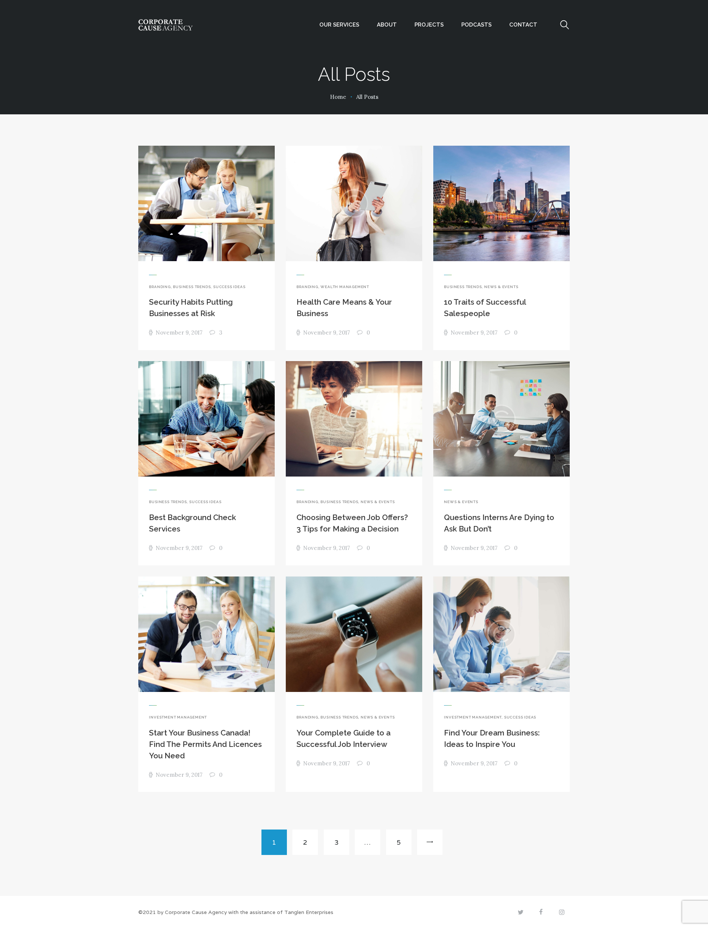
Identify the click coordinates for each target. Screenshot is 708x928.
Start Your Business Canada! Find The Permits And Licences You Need (205, 744)
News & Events (501, 287)
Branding (159, 287)
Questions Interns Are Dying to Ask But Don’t (499, 523)
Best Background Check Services (192, 523)
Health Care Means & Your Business (344, 308)
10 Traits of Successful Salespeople (485, 308)
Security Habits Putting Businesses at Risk (191, 308)
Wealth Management (344, 287)
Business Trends (192, 287)
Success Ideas (229, 287)
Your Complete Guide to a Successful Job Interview (343, 738)
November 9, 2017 (179, 332)
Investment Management (178, 717)
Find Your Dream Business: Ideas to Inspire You (492, 738)
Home (338, 96)
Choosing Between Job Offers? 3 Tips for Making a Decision (352, 523)
